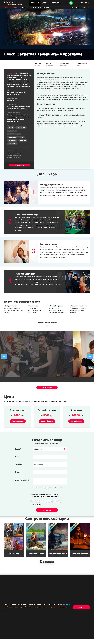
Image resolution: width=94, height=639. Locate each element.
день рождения (25, 7)
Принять (81, 607)
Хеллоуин (23, 140)
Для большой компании (16, 137)
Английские (12, 143)
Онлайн (46, 7)
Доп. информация (22, 480)
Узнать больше (14, 540)
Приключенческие (14, 134)
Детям (11, 127)
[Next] (90, 356)
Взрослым (12, 130)
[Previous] (4, 356)
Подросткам (21, 127)
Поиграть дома (11, 7)
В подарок (37, 7)
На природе (12, 140)
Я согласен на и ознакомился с (45, 495)
